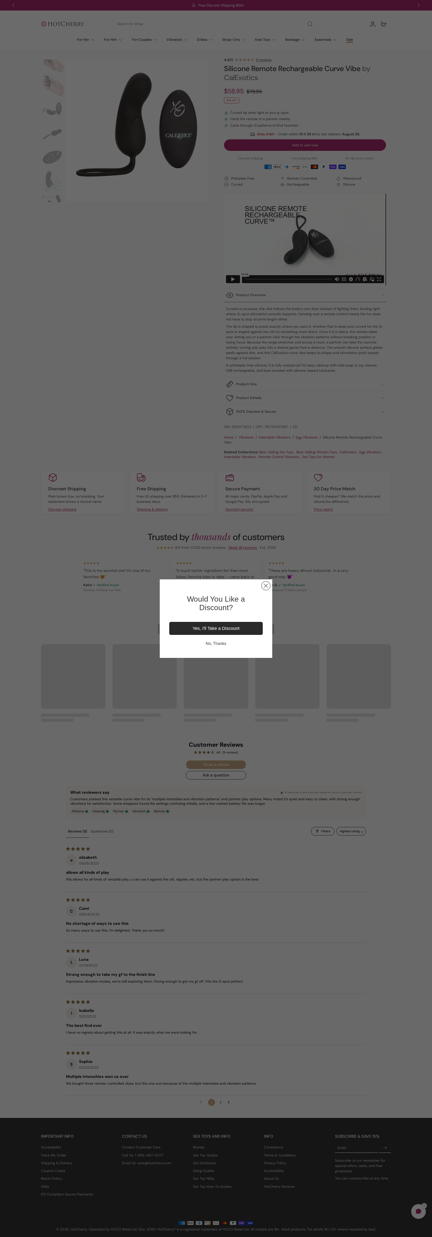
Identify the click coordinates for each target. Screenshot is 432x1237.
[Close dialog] (266, 585)
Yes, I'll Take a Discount (216, 628)
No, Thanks (216, 643)
